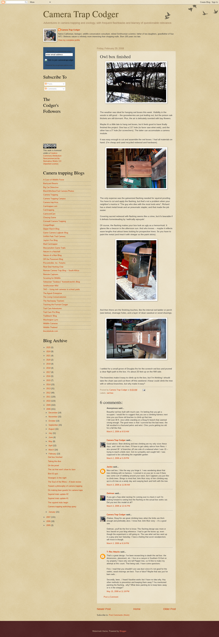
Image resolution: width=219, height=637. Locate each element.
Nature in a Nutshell (51, 251)
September (54, 425)
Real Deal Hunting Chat (53, 267)
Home (136, 609)
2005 (48, 525)
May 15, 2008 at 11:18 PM (118, 591)
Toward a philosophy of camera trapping (65, 486)
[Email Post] (144, 390)
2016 (48, 376)
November (53, 417)
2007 (48, 517)
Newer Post (104, 609)
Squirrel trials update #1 (58, 498)
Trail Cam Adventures (52, 308)
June (51, 437)
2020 (48, 360)
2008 (48, 409)
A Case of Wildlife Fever (53, 180)
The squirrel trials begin (58, 502)
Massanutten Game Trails (54, 248)
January (52, 512)
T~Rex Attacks (113, 552)
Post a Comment (111, 597)
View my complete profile (69, 40)
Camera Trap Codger (80, 14)
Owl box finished (55, 457)
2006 (48, 521)
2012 (48, 393)
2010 (48, 401)
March (52, 450)
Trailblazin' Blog (50, 316)
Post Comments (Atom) (119, 615)
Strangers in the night (57, 478)
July (51, 433)
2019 (48, 364)
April (51, 445)
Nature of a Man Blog (52, 255)
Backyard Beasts (50, 183)
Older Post (169, 609)
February (53, 454)
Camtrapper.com (50, 206)
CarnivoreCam (49, 214)
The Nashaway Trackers (53, 301)
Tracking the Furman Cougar (55, 304)
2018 (48, 368)
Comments (52, 89)
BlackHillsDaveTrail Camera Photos (58, 191)
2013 (48, 388)
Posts (49, 84)
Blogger (123, 631)
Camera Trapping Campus (54, 198)
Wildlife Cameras (50, 323)
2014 (48, 384)
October (52, 421)
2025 (48, 347)
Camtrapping (48, 210)
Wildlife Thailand (50, 327)
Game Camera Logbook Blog (55, 233)
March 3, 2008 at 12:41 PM (118, 506)
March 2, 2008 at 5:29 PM (118, 458)
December (53, 413)
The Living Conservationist (54, 297)
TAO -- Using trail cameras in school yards (61, 289)
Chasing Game (49, 217)
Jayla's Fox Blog (50, 240)
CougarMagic (49, 225)
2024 (48, 351)
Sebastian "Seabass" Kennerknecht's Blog (61, 282)
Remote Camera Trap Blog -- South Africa (61, 270)
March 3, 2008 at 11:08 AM (118, 485)
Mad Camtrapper (50, 244)
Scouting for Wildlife (51, 278)
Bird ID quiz (53, 474)
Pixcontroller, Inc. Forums (54, 263)
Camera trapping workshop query (62, 506)
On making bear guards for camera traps (65, 490)
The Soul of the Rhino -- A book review (64, 482)
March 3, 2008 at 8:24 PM (118, 543)
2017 (48, 372)
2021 (48, 356)
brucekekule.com (50, 331)
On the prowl (53, 465)
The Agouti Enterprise (52, 293)
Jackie (109, 467)
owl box (110, 393)
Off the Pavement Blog (53, 259)
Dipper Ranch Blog (51, 229)
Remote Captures (50, 274)
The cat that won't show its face (61, 469)
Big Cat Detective (50, 187)
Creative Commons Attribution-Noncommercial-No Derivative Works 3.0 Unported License (52, 158)
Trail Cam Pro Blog (51, 312)
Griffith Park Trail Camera (54, 236)
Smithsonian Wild (50, 286)
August (52, 429)
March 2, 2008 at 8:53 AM (118, 431)
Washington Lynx (50, 320)
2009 (48, 405)
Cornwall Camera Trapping (54, 221)
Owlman (110, 493)
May (51, 441)
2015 (48, 380)
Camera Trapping (50, 195)
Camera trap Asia (50, 202)
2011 (48, 397)
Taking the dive (54, 461)
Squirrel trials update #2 (58, 494)
